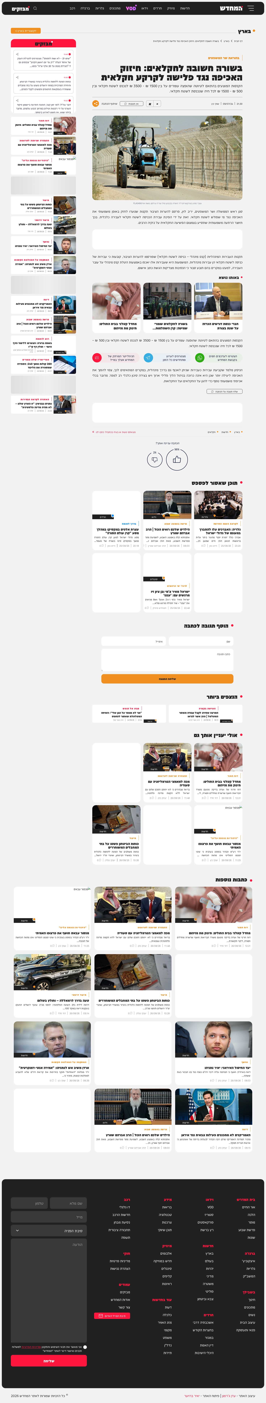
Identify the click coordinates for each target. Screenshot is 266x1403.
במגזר (209, 1337)
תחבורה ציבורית (119, 1230)
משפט (167, 1337)
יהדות (210, 1268)
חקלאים (212, 432)
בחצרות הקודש (203, 1330)
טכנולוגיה (165, 1214)
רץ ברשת (207, 1230)
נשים (251, 1315)
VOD (131, 8)
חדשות (185, 7)
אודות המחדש (120, 1299)
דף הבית (238, 41)
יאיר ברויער (192, 1395)
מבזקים (125, 1292)
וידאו (145, 7)
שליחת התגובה (167, 679)
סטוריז (209, 1214)
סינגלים (166, 1268)
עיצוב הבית (247, 1322)
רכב (72, 7)
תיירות (167, 1353)
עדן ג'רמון (229, 1395)
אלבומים (166, 1253)
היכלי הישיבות (204, 1353)
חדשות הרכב (121, 1214)
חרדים (157, 7)
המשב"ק (249, 1276)
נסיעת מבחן (122, 1222)
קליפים (167, 1276)
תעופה (125, 1237)
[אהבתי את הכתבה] (177, 460)
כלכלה (167, 1315)
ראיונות (167, 1283)
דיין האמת (207, 1345)
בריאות (167, 1207)
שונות (251, 1237)
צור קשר (124, 1307)
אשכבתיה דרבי (203, 1322)
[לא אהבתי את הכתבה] (154, 459)
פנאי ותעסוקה (245, 1330)
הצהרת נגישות (120, 1268)
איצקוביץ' (248, 1261)
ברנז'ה (85, 7)
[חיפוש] (35, 8)
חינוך (251, 1299)
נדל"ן (168, 1345)
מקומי (168, 1330)
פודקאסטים (206, 1222)
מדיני (210, 1276)
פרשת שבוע (246, 1230)
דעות (168, 1307)
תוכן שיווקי (165, 1230)
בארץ (226, 41)
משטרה (208, 1283)
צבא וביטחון (205, 1299)
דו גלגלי (124, 1207)
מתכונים (115, 7)
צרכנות (167, 1222)
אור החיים (248, 1207)
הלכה (251, 1214)
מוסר (251, 1222)
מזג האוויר (165, 1322)
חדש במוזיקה (162, 1261)
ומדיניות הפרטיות (31, 1347)
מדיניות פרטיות (120, 1261)
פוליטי (209, 1291)
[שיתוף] (17, 54)
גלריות (99, 7)
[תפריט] (250, 8)
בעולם (209, 1261)
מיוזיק (171, 7)
